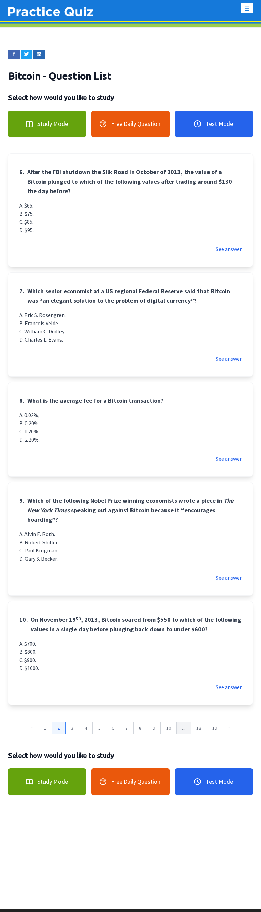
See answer (229, 249)
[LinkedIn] (39, 54)
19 (214, 728)
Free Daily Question (135, 124)
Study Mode (52, 124)
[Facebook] (14, 54)
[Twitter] (26, 54)
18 (198, 728)
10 (168, 728)
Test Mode (219, 124)
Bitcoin (25, 76)
